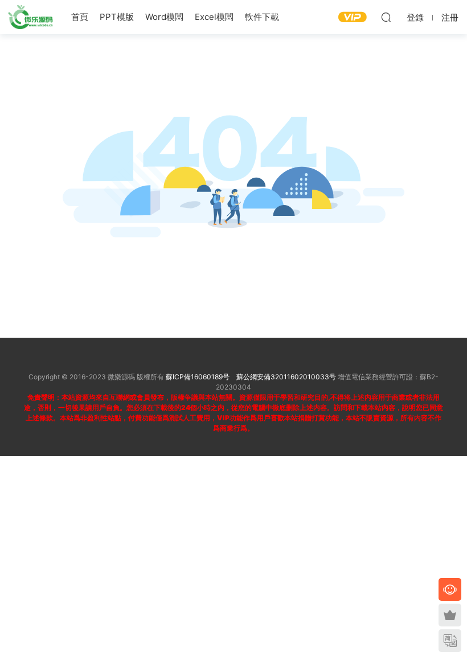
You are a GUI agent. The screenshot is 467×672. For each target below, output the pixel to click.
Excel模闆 (214, 16)
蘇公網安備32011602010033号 (286, 376)
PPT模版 (117, 16)
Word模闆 (164, 16)
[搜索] (386, 17)
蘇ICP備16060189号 (198, 376)
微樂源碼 (31, 17)
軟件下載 (262, 16)
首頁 (79, 16)
